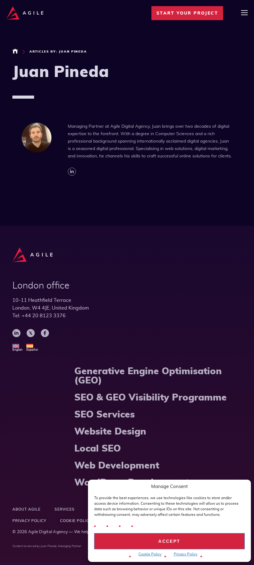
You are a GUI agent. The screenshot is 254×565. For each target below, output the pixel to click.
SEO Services (104, 414)
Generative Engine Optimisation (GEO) (148, 376)
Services (65, 509)
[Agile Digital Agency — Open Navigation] (244, 13)
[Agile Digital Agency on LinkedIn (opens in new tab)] (16, 336)
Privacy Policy (185, 554)
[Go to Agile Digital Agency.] (15, 51)
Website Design (110, 431)
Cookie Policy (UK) (81, 521)
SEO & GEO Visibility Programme (150, 397)
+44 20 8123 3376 (44, 315)
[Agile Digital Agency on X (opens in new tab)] (31, 336)
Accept (169, 541)
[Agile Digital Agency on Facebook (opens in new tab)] (45, 336)
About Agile (26, 509)
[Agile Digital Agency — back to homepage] (32, 255)
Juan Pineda (48, 546)
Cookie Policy (149, 554)
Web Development (116, 465)
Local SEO (97, 448)
